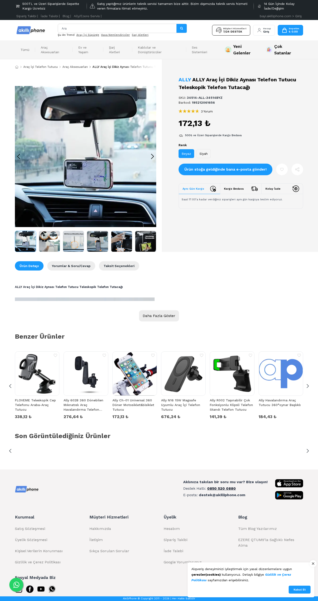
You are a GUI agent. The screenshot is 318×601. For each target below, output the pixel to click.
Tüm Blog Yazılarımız (257, 528)
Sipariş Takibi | (27, 16)
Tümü (24, 50)
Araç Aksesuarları (50, 50)
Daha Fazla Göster (159, 316)
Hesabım (172, 528)
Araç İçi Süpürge (87, 34)
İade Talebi (173, 551)
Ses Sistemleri (199, 50)
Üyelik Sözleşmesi (31, 540)
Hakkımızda (100, 528)
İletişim (96, 540)
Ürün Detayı (29, 266)
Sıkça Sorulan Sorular (109, 551)
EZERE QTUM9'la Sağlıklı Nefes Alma (266, 543)
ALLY (185, 80)
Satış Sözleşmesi (30, 528)
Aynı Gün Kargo (193, 188)
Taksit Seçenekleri (119, 266)
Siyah (204, 153)
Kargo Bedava (234, 188)
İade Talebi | (50, 16)
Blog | (67, 16)
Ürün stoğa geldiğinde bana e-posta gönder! (225, 169)
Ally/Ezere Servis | (87, 16)
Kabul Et (300, 589)
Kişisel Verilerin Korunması (39, 551)
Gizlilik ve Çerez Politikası (38, 562)
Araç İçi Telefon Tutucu (40, 67)
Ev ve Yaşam (83, 50)
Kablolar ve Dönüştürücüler (150, 50)
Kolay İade (273, 188)
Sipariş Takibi (175, 540)
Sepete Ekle (37, 416)
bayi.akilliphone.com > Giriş (281, 16)
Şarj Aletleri (140, 34)
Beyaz (186, 153)
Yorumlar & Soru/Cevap (71, 266)
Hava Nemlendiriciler (115, 34)
